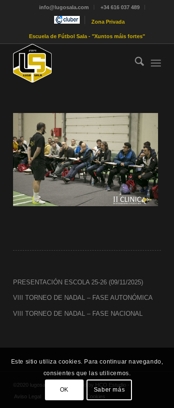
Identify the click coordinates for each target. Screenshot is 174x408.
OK (64, 389)
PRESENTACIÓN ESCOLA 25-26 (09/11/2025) (78, 282)
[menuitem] (64, 7)
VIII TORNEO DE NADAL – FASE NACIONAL (78, 313)
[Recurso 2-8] (72, 63)
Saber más (109, 389)
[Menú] (156, 63)
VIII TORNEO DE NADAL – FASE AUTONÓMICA (83, 297)
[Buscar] (134, 63)
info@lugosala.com (64, 7)
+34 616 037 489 (120, 7)
